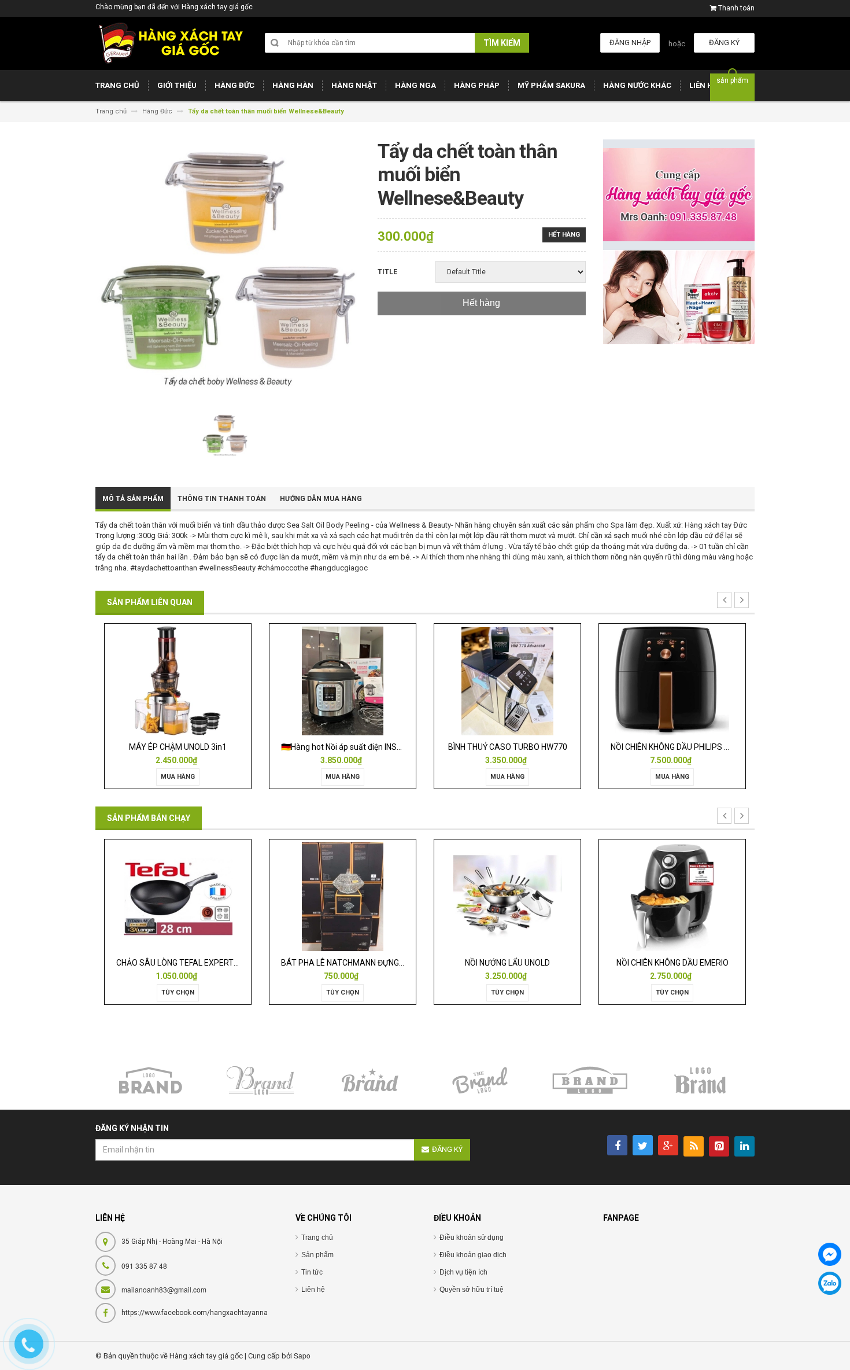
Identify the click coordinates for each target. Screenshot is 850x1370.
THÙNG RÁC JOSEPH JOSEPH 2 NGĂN (728, 962)
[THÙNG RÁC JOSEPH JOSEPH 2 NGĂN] (720, 896)
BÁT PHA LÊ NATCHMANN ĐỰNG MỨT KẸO (242, 962)
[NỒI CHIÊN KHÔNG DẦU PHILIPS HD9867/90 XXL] (525, 680)
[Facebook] (829, 1254)
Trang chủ (317, 1237)
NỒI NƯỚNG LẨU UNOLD (391, 962)
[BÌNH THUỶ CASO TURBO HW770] (360, 680)
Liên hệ (313, 1290)
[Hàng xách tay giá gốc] (170, 43)
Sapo (302, 1355)
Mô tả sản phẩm (133, 499)
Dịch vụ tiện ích (463, 1272)
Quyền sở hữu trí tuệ (471, 1290)
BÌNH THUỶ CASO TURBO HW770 (360, 747)
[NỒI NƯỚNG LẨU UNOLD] (391, 896)
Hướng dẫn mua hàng (321, 499)
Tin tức (312, 1272)
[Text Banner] (679, 297)
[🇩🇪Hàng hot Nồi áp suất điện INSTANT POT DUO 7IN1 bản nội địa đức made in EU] (196, 680)
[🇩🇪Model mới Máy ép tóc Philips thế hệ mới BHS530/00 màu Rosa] (690, 680)
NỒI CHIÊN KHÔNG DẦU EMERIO (556, 962)
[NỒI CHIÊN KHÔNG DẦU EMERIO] (555, 896)
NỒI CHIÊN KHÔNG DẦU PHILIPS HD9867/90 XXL (549, 747)
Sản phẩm (317, 1255)
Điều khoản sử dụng (471, 1237)
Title (387, 272)
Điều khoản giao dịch (473, 1255)
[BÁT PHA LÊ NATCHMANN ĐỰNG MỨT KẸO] (226, 896)
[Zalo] (829, 1283)
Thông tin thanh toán (222, 499)
